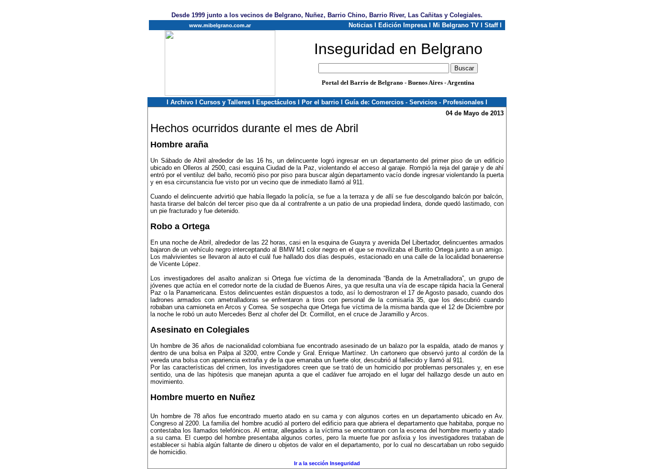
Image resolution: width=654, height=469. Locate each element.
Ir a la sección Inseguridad (327, 463)
